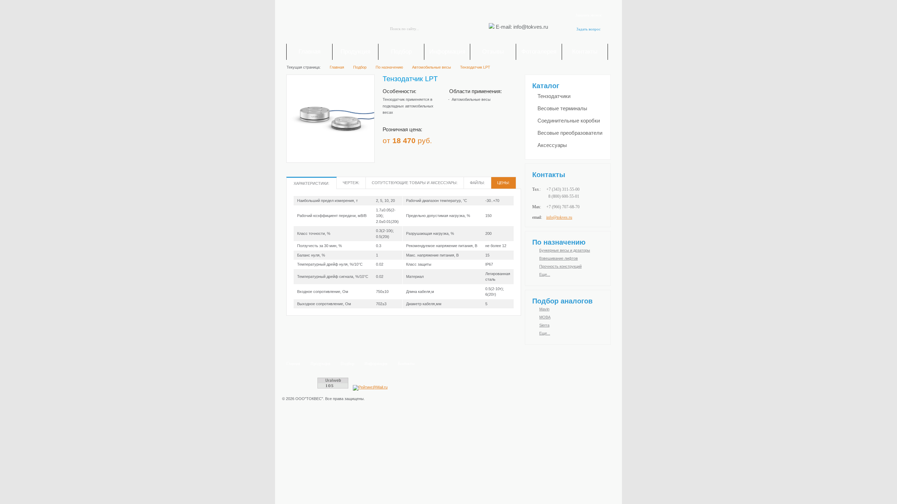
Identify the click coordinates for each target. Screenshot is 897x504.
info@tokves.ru (559, 217)
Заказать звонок (588, 15)
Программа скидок (474, 138)
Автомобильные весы (471, 99)
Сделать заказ (504, 138)
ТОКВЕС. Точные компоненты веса (326, 23)
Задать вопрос (588, 29)
